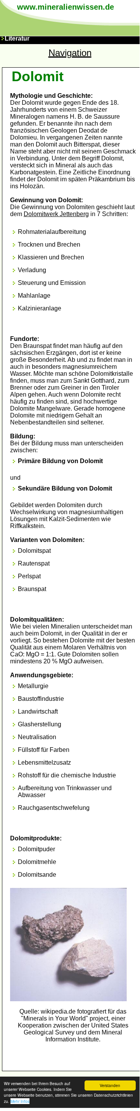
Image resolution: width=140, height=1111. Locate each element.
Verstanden (110, 1085)
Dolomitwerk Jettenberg (56, 214)
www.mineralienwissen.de (65, 7)
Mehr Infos (19, 1101)
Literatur (17, 38)
